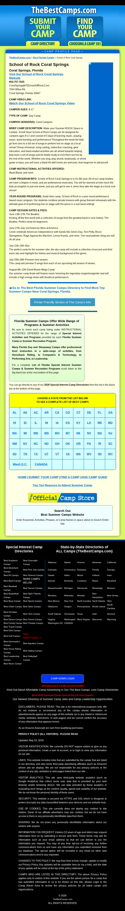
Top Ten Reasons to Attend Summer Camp (62, 485)
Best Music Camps (13, 663)
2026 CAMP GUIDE (94, 477)
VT (57, 454)
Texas (80, 614)
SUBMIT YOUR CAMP (44, 477)
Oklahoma (53, 606)
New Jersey (112, 595)
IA (57, 422)
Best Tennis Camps (32, 619)
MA (14, 433)
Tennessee (69, 614)
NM (14, 443)
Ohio (109, 601)
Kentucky (68, 581)
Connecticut (70, 569)
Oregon (67, 606)
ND (46, 443)
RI (99, 443)
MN (36, 433)
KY (78, 422)
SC (110, 443)
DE (89, 412)
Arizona (80, 562)
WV (89, 454)
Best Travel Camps (13, 627)
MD (110, 422)
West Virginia (83, 619)
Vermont (111, 614)
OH (57, 443)
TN (25, 454)
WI (100, 454)
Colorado (52, 569)
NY (25, 443)
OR (78, 443)
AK (25, 412)
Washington (69, 619)
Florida (95, 569)
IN (46, 422)
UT (46, 454)
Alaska (67, 562)
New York (68, 601)
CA (57, 412)
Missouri (111, 588)
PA (89, 443)
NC (36, 443)
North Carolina (84, 601)
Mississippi (97, 588)
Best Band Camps (12, 581)
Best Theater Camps (33, 623)
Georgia (111, 569)
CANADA (41, 464)
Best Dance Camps (13, 619)
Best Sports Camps (32, 601)
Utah (94, 614)
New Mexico (54, 601)
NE (78, 433)
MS (46, 433)
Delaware (81, 569)
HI (14, 422)
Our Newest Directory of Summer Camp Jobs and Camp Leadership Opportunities (62, 697)
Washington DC (55, 623)
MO (57, 433)
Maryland (111, 581)
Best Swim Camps (32, 606)
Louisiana (81, 581)
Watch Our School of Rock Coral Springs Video (42, 103)
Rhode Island (98, 606)
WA (78, 454)
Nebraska (68, 595)
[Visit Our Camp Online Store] (101, 63)
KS (68, 422)
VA (68, 454)
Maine (95, 581)
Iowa (109, 575)
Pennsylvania (83, 606)
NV (89, 433)
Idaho (67, 575)
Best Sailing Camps (32, 650)
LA (89, 422)
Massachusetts (55, 588)
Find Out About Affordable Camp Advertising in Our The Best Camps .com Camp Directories (62, 688)
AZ (36, 412)
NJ (110, 433)
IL (36, 422)
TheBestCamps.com (20, 57)
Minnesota (82, 588)
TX (36, 454)
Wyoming (111, 619)
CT (78, 412)
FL (100, 412)
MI (25, 433)
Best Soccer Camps (32, 588)
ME (100, 422)
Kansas (51, 581)
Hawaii (51, 575)
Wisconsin (97, 619)
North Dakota (98, 601)
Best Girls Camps (12, 630)
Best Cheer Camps (13, 606)
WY (110, 454)
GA (110, 412)
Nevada (81, 595)
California (111, 562)
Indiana (95, 575)
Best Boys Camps (12, 601)
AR (46, 412)
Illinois (80, 575)
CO (68, 412)
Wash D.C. (20, 464)
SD (14, 454)
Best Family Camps (13, 623)
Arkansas (96, 562)
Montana (52, 595)
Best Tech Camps (31, 614)
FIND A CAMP (69, 477)
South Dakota (54, 614)
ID (25, 422)
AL (15, 412)
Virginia (51, 619)
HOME (22, 477)
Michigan (68, 588)
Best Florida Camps (43, 57)
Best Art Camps (11, 575)
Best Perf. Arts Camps (33, 569)
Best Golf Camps (12, 636)
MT (68, 433)
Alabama (52, 562)
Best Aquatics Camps (33, 643)
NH (100, 433)
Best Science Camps (33, 575)
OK (68, 443)
